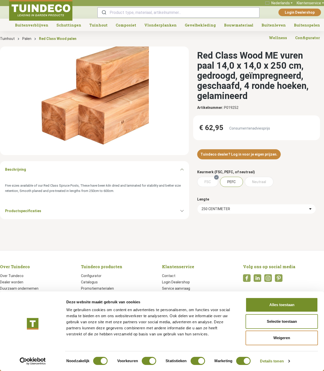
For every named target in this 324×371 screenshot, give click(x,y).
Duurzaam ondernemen (19, 288)
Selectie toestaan (282, 321)
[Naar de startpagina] (40, 10)
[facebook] (247, 280)
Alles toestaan (281, 305)
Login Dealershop (300, 12)
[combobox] (178, 12)
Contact (168, 276)
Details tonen (272, 361)
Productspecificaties (23, 211)
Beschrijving (15, 169)
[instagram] (268, 280)
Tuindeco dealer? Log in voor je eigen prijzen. (238, 154)
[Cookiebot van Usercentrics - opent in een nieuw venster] (33, 361)
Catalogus (89, 282)
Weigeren (281, 338)
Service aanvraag (176, 288)
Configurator (91, 276)
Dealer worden (11, 282)
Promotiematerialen (97, 288)
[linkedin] (257, 280)
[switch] (149, 361)
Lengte (203, 199)
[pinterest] (278, 280)
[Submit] (104, 12)
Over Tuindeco (12, 276)
